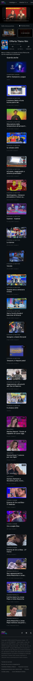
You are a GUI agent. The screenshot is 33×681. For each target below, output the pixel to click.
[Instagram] (26, 633)
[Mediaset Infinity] (3, 2)
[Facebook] (22, 633)
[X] (31, 633)
